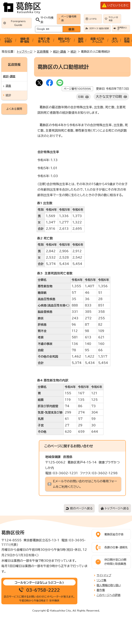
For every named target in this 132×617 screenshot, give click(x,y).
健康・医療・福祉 (24, 40)
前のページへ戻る (81, 508)
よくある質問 (14, 108)
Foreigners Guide (18, 23)
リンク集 (101, 580)
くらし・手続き (8, 40)
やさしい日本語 (113, 18)
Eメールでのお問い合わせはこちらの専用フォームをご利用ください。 (85, 484)
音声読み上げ (122, 28)
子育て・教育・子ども (44, 40)
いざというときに (118, 5)
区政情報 (126, 40)
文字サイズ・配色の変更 (99, 28)
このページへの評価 (108, 595)
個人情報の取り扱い (109, 585)
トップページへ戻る (117, 508)
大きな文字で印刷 (109, 96)
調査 (8, 85)
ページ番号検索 (68, 18)
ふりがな (93, 19)
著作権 (101, 590)
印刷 (81, 96)
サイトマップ (104, 575)
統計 (73, 51)
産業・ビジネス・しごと (97, 40)
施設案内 (80, 40)
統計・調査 (59, 51)
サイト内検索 (46, 19)
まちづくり (114, 40)
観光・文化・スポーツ (64, 40)
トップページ (24, 51)
